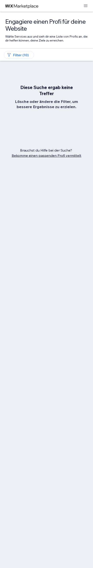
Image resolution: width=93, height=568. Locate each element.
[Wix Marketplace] (21, 5)
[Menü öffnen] (85, 6)
